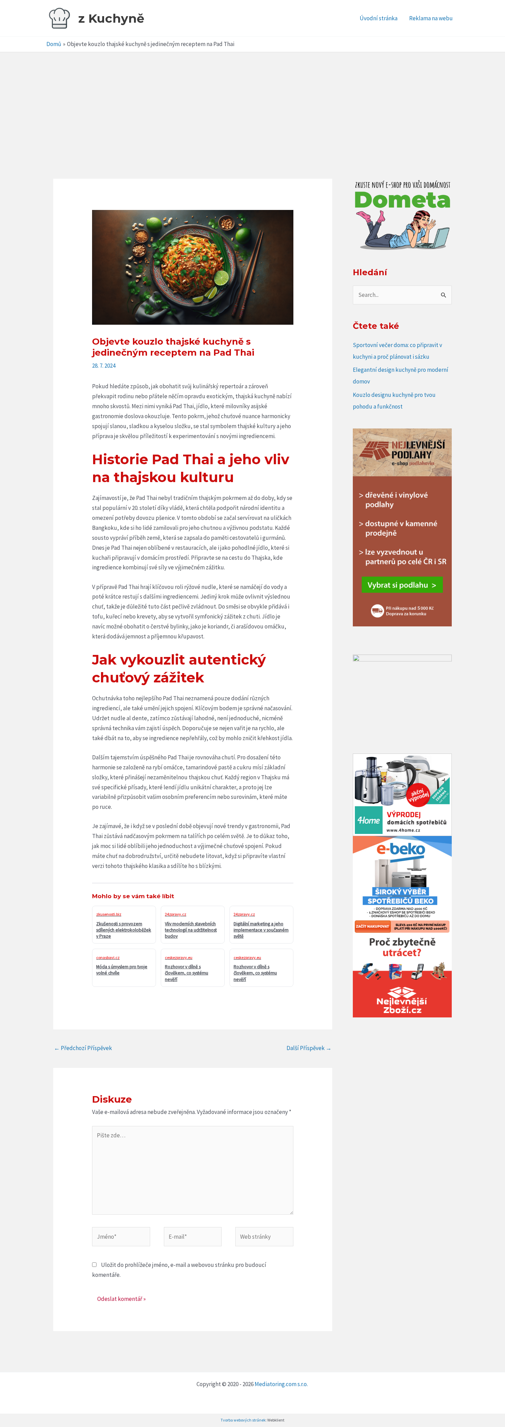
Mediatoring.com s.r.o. (282, 1384)
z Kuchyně (111, 18)
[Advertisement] (252, 104)
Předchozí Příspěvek (83, 1048)
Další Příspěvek (309, 1048)
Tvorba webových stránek (243, 1420)
